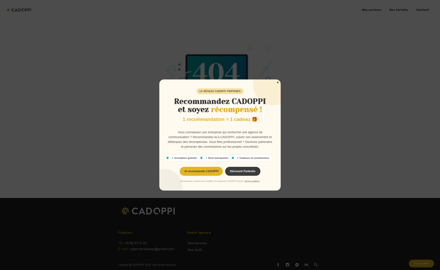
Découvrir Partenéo (242, 171)
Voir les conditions (252, 181)
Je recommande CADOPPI (201, 171)
